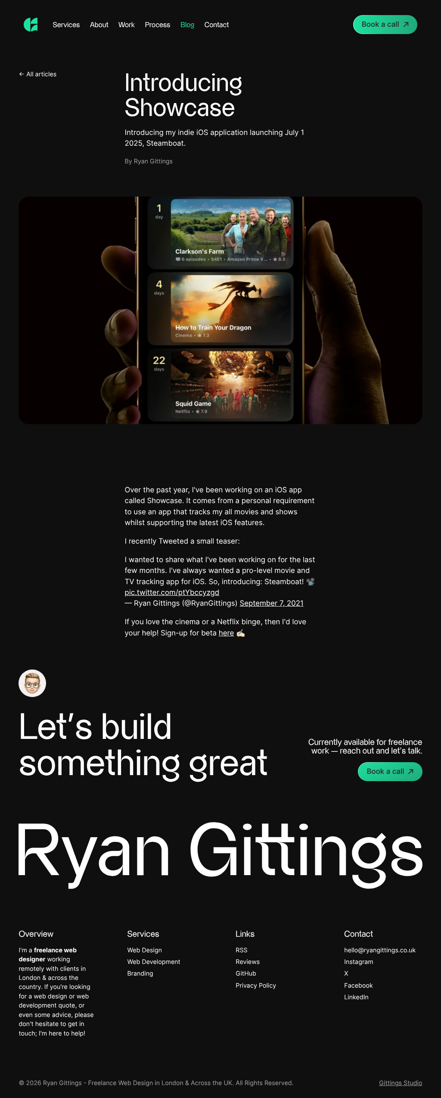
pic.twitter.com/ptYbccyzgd (172, 592)
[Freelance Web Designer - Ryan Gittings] (30, 24)
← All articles (37, 74)
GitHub (246, 973)
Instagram (358, 962)
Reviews (248, 962)
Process (158, 24)
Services (66, 24)
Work (126, 24)
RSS (241, 950)
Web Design (144, 950)
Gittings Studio (400, 1083)
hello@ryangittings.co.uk (380, 950)
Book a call (380, 24)
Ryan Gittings (153, 161)
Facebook (358, 985)
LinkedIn (356, 997)
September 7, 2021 (271, 603)
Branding (140, 973)
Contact (217, 24)
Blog (187, 24)
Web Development (153, 962)
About (99, 24)
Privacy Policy (256, 985)
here (226, 633)
